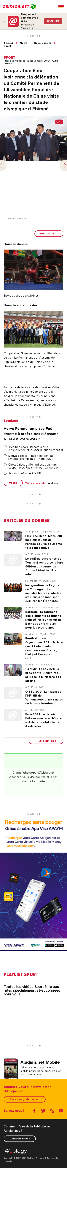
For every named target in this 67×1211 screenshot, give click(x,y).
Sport (7, 46)
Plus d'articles (46, 741)
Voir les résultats (35, 483)
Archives (53, 483)
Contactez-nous (20, 1138)
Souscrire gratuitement (25, 1099)
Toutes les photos (49, 233)
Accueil (9, 43)
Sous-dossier (43, 43)
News (23, 43)
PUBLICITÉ (32, 36)
